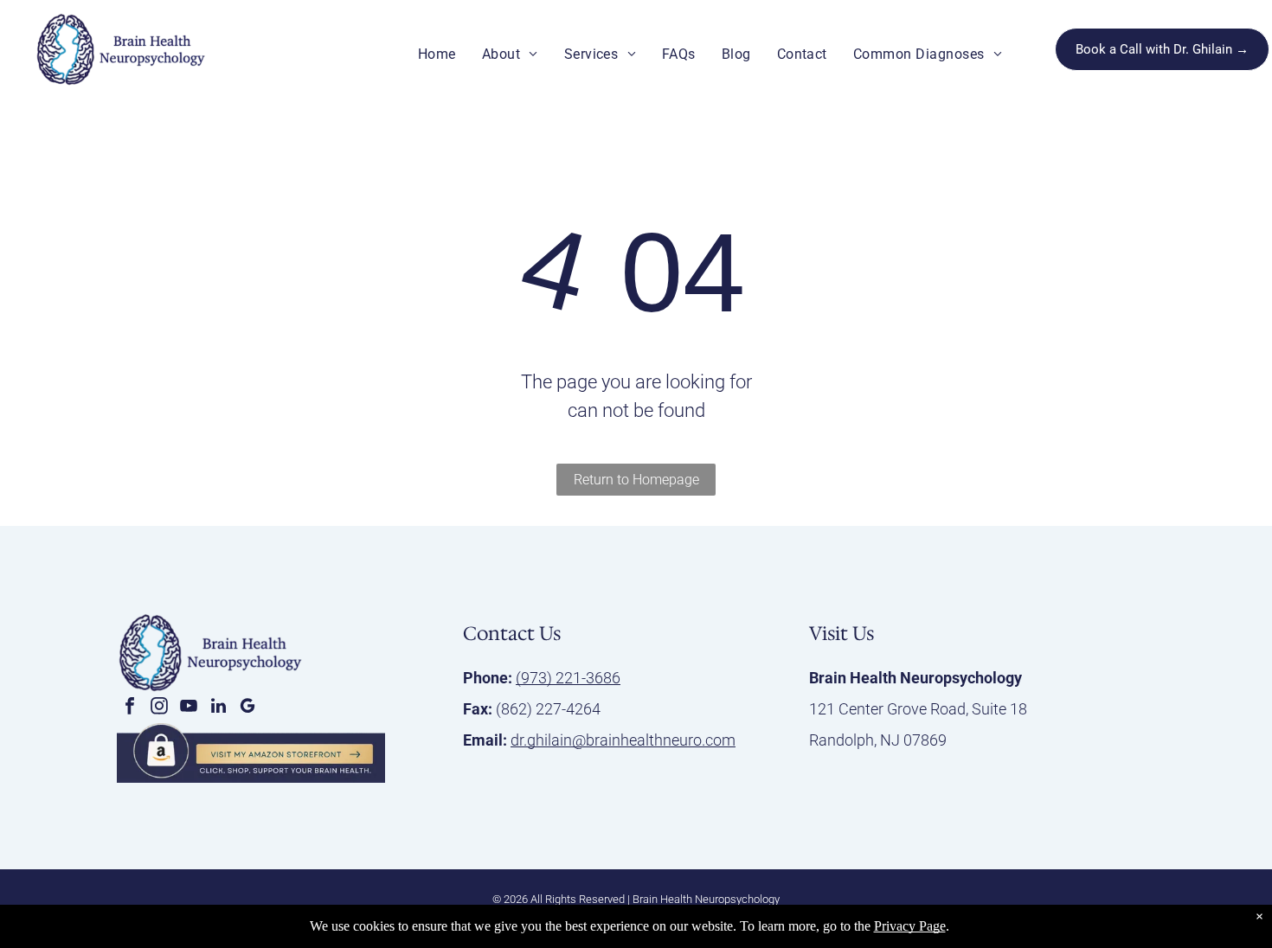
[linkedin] (218, 708)
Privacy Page (910, 926)
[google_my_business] (247, 708)
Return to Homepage (636, 479)
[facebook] (130, 708)
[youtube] (189, 708)
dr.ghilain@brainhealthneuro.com (623, 740)
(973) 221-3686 (568, 678)
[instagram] (159, 708)
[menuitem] (437, 54)
